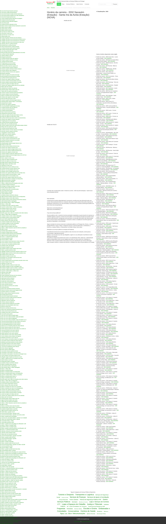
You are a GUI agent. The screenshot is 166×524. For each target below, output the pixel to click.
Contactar (87, 4)
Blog (63, 4)
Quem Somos (79, 4)
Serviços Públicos (70, 4)
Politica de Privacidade (86, 521)
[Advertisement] (55, 30)
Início (59, 4)
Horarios (53, 7)
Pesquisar (115, 4)
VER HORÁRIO (108, 58)
